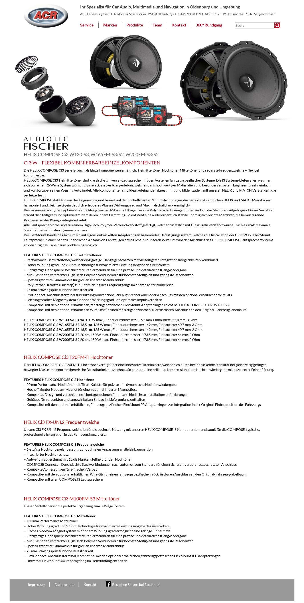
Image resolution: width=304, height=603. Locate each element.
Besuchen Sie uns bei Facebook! (136, 584)
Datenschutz (64, 584)
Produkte (134, 25)
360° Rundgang (209, 25)
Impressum (36, 584)
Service (87, 25)
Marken (110, 25)
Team (157, 25)
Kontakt (179, 25)
